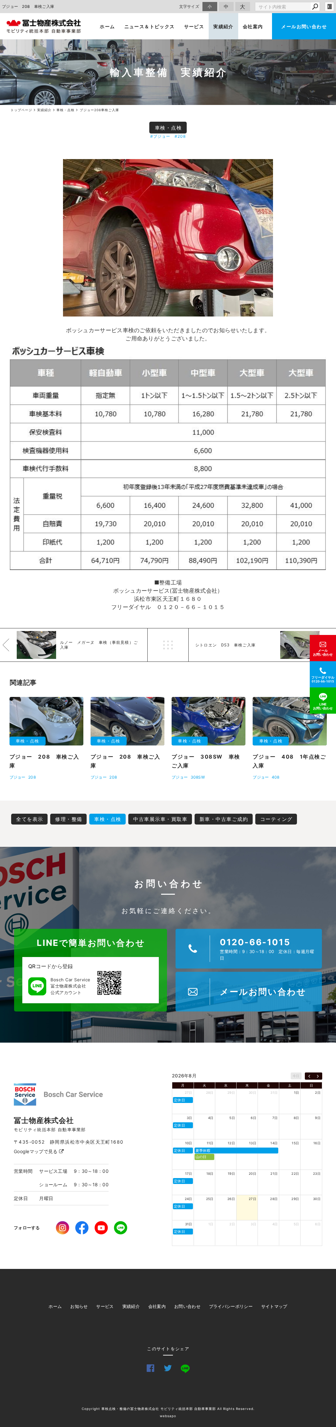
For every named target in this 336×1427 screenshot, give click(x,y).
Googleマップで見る (36, 1151)
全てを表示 (29, 819)
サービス (194, 26)
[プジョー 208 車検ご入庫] (168, 237)
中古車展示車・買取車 (160, 819)
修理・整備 (68, 819)
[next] (317, 1076)
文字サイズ (189, 6)
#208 (180, 136)
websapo (168, 1416)
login (329, 6)
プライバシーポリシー (231, 1306)
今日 (296, 1076)
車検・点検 (168, 128)
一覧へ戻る (168, 645)
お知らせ (79, 1306)
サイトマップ (274, 1306)
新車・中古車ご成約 (224, 819)
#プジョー (160, 136)
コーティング (276, 819)
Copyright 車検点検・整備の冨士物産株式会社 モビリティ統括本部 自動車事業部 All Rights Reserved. (168, 1409)
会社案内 (253, 26)
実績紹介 (223, 26)
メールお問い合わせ (304, 26)
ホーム (107, 26)
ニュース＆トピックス (149, 26)
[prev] (309, 1076)
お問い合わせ (187, 1306)
